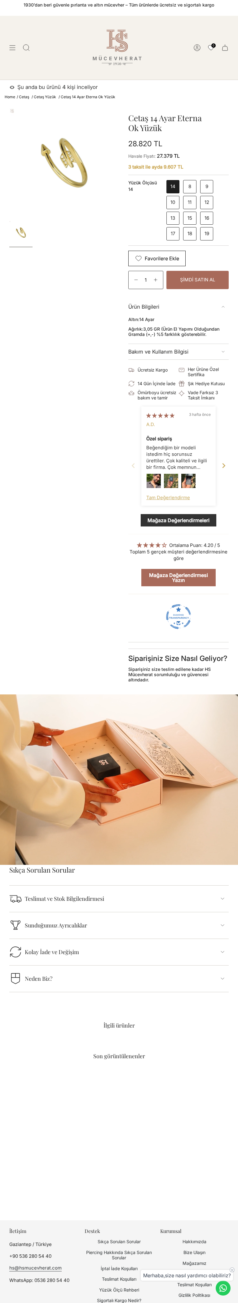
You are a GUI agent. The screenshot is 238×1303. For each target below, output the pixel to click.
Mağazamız (194, 1263)
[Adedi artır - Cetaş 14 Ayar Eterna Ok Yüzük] (156, 280)
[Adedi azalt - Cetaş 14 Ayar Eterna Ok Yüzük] (135, 280)
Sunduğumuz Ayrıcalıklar (56, 925)
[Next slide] (224, 466)
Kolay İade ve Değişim (52, 952)
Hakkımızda (194, 1241)
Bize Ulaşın (194, 1252)
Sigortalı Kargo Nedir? (119, 1300)
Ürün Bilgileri (143, 307)
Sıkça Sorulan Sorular (119, 1241)
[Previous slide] (133, 466)
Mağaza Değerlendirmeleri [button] (178, 520)
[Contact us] (223, 1288)
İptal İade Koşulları (119, 1268)
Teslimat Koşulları (119, 1279)
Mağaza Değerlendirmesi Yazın (178, 577)
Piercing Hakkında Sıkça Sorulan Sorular (119, 1255)
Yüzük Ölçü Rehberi (119, 1289)
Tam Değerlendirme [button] (168, 497)
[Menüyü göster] (12, 47)
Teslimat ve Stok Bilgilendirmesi (64, 898)
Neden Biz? (38, 978)
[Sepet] (225, 47)
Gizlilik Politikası (194, 1295)
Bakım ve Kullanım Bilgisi (158, 352)
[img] (160, 415)
